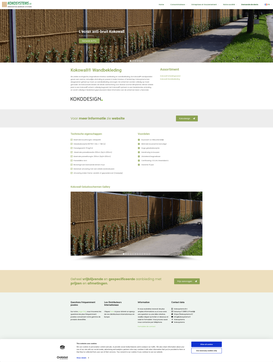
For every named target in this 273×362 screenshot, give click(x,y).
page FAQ (82, 311)
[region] (136, 36)
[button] (130, 61)
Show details (81, 358)
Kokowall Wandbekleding (170, 79)
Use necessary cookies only (206, 350)
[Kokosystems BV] (17, 4)
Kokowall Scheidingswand (170, 76)
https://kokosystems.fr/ (183, 314)
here (112, 311)
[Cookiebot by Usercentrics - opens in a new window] (62, 357)
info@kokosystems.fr (182, 317)
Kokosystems (179, 319)
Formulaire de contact (146, 326)
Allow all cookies (206, 344)
